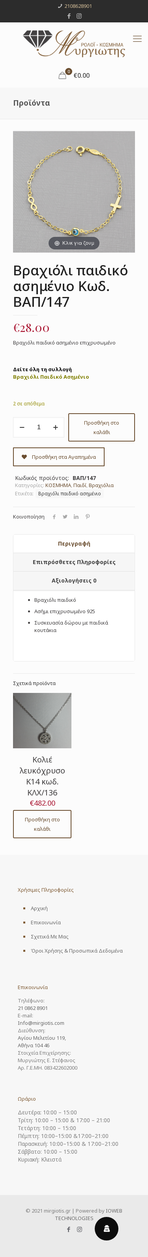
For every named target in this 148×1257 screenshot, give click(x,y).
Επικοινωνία (46, 922)
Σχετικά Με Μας (50, 936)
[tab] (74, 544)
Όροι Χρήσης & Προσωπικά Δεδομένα (77, 950)
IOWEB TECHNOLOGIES (89, 1214)
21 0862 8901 (33, 1007)
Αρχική (39, 908)
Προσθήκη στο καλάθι (101, 427)
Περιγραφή (74, 543)
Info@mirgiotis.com (41, 1022)
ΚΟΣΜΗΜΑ (58, 485)
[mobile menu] (137, 38)
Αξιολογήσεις (74, 580)
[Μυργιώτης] (74, 43)
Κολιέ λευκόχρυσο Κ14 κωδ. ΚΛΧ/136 (42, 776)
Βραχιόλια (101, 485)
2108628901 (78, 5)
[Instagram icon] (79, 16)
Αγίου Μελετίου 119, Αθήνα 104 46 (42, 1041)
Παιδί (79, 485)
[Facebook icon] (69, 16)
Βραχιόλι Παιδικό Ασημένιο (51, 376)
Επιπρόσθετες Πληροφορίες (74, 562)
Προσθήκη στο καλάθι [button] (42, 824)
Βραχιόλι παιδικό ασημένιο (69, 493)
